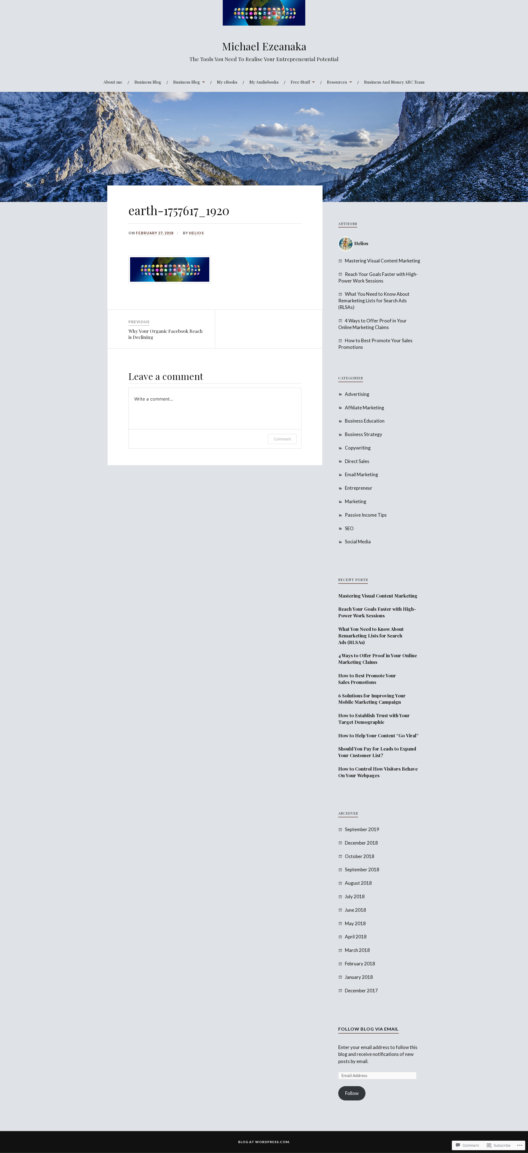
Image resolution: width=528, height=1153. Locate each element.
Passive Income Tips (366, 515)
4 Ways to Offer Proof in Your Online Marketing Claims (377, 658)
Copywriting (358, 448)
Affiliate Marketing (364, 407)
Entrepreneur (358, 488)
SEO (349, 528)
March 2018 (357, 950)
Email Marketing (361, 474)
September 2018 (362, 869)
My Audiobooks (264, 82)
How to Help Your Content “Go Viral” (378, 735)
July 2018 (355, 896)
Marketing (355, 501)
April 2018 (356, 937)
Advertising (357, 394)
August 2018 (358, 883)
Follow (352, 1093)
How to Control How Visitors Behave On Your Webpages (378, 772)
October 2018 (359, 856)
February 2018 (360, 963)
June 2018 (355, 910)
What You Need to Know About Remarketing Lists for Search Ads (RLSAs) (373, 300)
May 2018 (355, 923)
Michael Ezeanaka (264, 46)
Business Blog (147, 82)
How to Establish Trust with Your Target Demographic (374, 718)
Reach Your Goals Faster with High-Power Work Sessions (377, 612)
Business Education (364, 421)
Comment (282, 439)
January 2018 (359, 977)
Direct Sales (357, 461)
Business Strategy (363, 434)
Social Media (358, 541)
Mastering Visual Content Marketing (382, 261)
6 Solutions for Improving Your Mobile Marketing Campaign (372, 698)
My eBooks (227, 82)
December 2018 (361, 843)
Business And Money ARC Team (394, 82)
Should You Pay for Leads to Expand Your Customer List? (377, 752)
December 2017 (361, 990)
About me (112, 82)
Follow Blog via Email (368, 1028)
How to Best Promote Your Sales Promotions (367, 678)
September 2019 (362, 829)
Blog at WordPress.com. (264, 1142)
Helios (196, 233)
